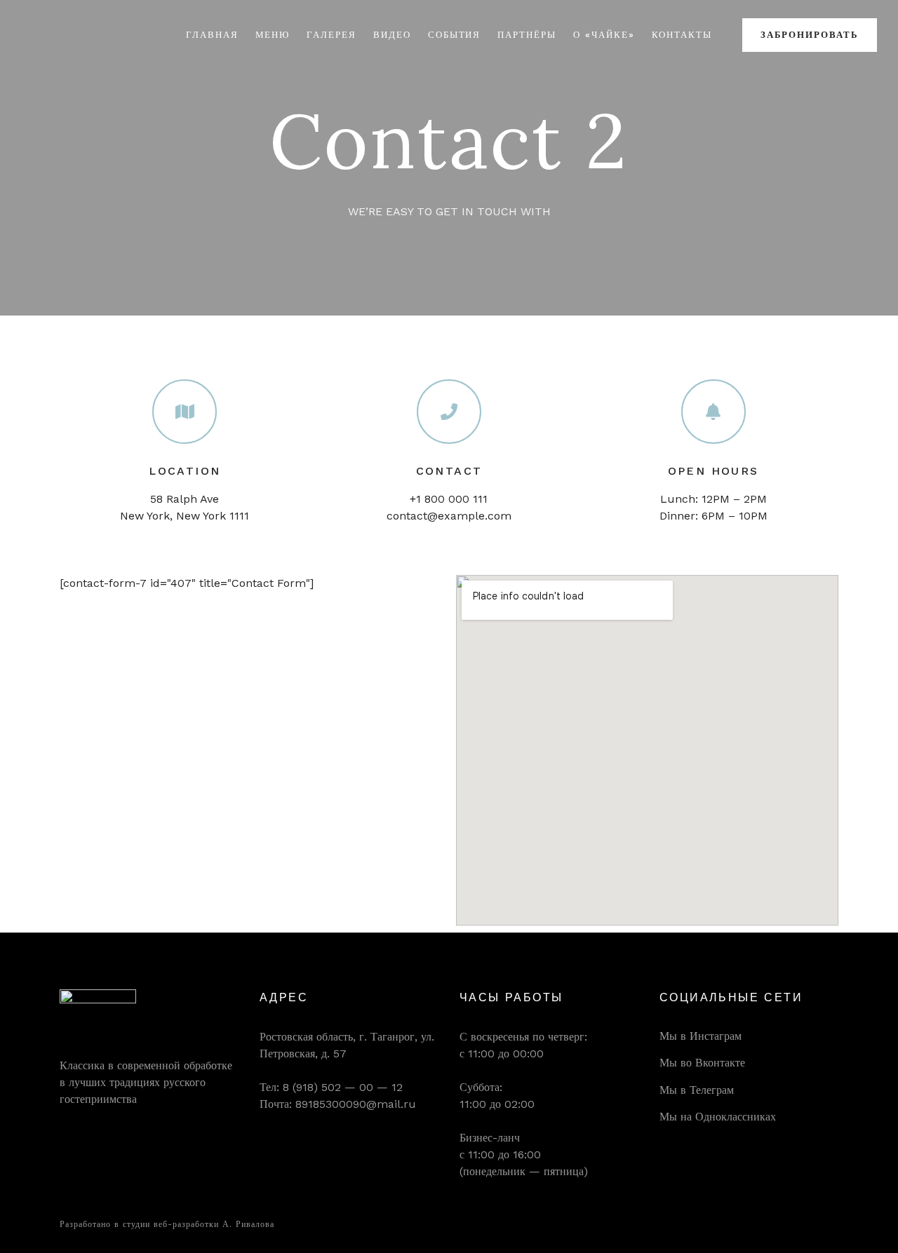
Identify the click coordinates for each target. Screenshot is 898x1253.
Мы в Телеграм (696, 1090)
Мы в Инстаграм (700, 1036)
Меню (272, 34)
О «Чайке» (604, 34)
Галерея (331, 34)
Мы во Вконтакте (702, 1062)
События (454, 34)
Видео (392, 34)
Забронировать (809, 34)
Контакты (682, 34)
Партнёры (526, 34)
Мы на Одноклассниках (717, 1116)
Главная (212, 34)
